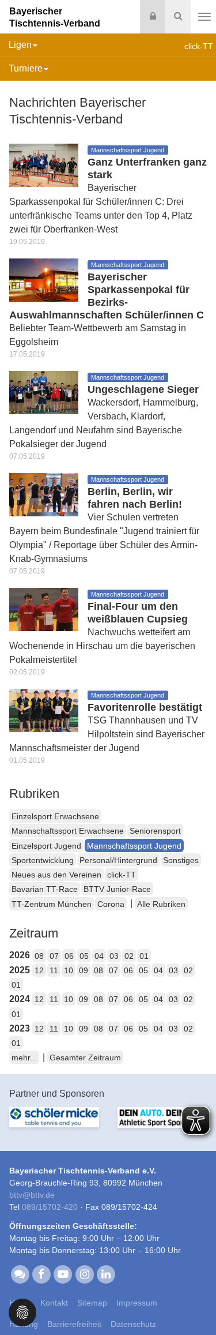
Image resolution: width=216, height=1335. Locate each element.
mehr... (24, 1057)
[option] (54, 1124)
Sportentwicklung (43, 860)
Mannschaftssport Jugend (134, 845)
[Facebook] (41, 1273)
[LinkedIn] (105, 1273)
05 (84, 956)
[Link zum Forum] (20, 1273)
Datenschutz (133, 1324)
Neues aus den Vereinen (56, 874)
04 (99, 956)
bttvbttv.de (32, 1194)
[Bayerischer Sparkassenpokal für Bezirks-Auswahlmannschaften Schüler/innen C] (43, 279)
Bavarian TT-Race (45, 889)
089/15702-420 (50, 1207)
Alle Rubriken (161, 904)
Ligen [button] (20, 45)
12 (39, 970)
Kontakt (54, 1302)
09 (83, 970)
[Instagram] (84, 1273)
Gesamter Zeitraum (85, 1057)
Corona (110, 904)
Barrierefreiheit (74, 1324)
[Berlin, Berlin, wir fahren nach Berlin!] (43, 494)
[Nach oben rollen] (193, 1303)
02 (129, 956)
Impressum (136, 1302)
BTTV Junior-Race (117, 889)
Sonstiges (181, 860)
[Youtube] (63, 1273)
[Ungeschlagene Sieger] (43, 392)
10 (68, 970)
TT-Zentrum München (52, 904)
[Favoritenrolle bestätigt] (43, 710)
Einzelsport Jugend (46, 845)
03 (114, 956)
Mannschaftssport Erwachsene (68, 830)
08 (39, 956)
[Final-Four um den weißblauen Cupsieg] (43, 609)
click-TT (121, 874)
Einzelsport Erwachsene (55, 816)
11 (54, 970)
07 (54, 956)
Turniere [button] (26, 68)
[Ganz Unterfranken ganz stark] (43, 165)
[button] (22, 1312)
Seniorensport (155, 830)
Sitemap (92, 1302)
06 (69, 956)
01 (144, 956)
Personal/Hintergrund (118, 860)
